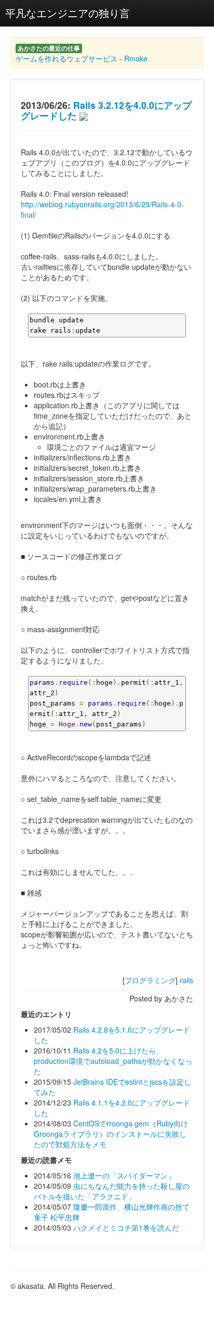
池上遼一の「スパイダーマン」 (124, 1175)
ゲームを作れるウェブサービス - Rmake (82, 58)
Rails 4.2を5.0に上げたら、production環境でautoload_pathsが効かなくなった (113, 1060)
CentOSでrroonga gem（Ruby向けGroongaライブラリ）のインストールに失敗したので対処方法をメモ (111, 1133)
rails (186, 980)
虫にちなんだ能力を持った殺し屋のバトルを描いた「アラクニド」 (112, 1191)
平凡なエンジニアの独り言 (67, 12)
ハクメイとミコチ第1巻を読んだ (126, 1227)
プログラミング (150, 980)
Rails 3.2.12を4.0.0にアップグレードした (106, 110)
